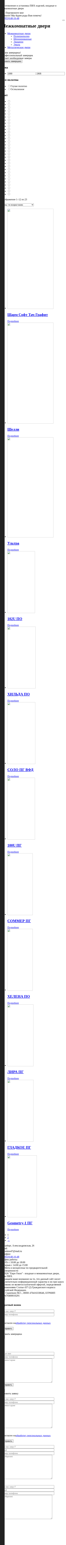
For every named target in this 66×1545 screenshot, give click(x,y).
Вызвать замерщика (11, 61)
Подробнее (13, 321)
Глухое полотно (19, 86)
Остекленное (17, 89)
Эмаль (17, 44)
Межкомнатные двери (19, 33)
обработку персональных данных (33, 1323)
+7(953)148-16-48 (10, 18)
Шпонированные (23, 39)
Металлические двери (18, 47)
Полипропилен (21, 36)
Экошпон (18, 41)
